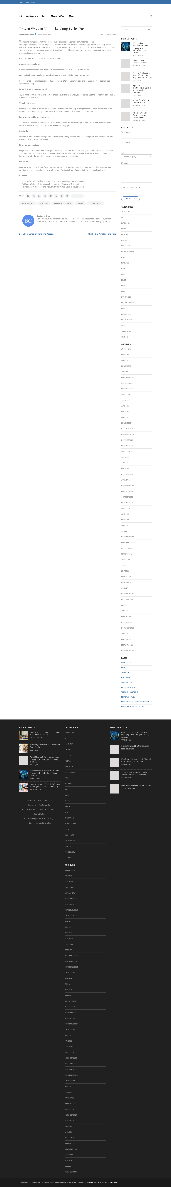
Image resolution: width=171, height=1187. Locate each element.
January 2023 (126, 531)
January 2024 (126, 480)
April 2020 (125, 634)
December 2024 (127, 434)
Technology (126, 331)
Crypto (124, 234)
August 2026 (126, 349)
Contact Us (30, 2)
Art (20, 16)
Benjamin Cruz (27, 34)
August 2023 (126, 508)
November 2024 (127, 440)
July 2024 (125, 457)
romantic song (95, 203)
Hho (123, 668)
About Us (125, 672)
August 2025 (126, 394)
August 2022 (126, 560)
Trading (124, 337)
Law (123, 291)
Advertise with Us (128, 687)
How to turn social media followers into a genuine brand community (45, 785)
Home (21, 2)
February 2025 (127, 429)
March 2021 (126, 616)
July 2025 (125, 400)
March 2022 (126, 577)
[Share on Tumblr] (61, 196)
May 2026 (125, 355)
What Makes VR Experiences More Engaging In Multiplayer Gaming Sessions (53, 181)
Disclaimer (125, 677)
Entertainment (32, 16)
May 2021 (125, 605)
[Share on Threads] (67, 196)
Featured (125, 263)
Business (125, 229)
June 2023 (125, 514)
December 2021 (127, 594)
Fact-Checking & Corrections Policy (136, 702)
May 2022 (125, 571)
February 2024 (127, 474)
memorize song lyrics (62, 203)
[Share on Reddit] (56, 196)
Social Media (126, 320)
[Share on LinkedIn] (39, 196)
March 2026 (126, 366)
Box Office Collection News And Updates (36, 234)
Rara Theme (94, 1182)
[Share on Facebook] (28, 196)
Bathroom (125, 223)
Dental (124, 240)
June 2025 (125, 406)
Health (124, 280)
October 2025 (127, 383)
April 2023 (125, 525)
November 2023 (127, 491)
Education (125, 246)
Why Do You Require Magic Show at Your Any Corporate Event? (142, 75)
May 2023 (125, 520)
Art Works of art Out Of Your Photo (141, 101)
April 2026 (125, 360)
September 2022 (127, 554)
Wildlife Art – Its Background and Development (140, 115)
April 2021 (125, 611)
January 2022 (126, 588)
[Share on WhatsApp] (45, 196)
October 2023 (127, 497)
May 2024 (125, 468)
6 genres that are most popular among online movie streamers (142, 89)
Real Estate (126, 314)
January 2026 (126, 372)
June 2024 (125, 463)
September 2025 (127, 389)
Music (71, 16)
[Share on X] (34, 196)
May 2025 (125, 412)
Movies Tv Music (58, 16)
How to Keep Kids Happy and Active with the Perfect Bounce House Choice (53, 187)
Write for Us (126, 682)
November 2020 (127, 628)
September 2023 (127, 503)
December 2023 (127, 486)
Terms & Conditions (129, 692)
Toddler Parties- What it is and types (100, 234)
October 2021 (127, 599)
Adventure (126, 212)
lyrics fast (44, 203)
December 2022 (127, 537)
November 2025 (127, 377)
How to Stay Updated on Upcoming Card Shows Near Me (45, 733)
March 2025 (126, 423)
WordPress (114, 1182)
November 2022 (127, 542)
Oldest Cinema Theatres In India (140, 61)
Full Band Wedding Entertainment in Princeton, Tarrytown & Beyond (50, 184)
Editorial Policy (128, 697)
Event (123, 257)
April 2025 (125, 417)
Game (123, 274)
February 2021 (127, 622)
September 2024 (127, 446)
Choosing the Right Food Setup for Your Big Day (45, 745)
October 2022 (127, 548)
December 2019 (127, 651)
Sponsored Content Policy (132, 707)
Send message (130, 199)
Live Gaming (126, 297)
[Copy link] (77, 196)
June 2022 (125, 565)
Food (123, 269)
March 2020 (126, 639)
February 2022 (127, 582)
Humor (44, 16)
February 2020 (127, 645)
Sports (124, 325)
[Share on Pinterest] (50, 196)
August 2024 (126, 451)
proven (80, 203)
